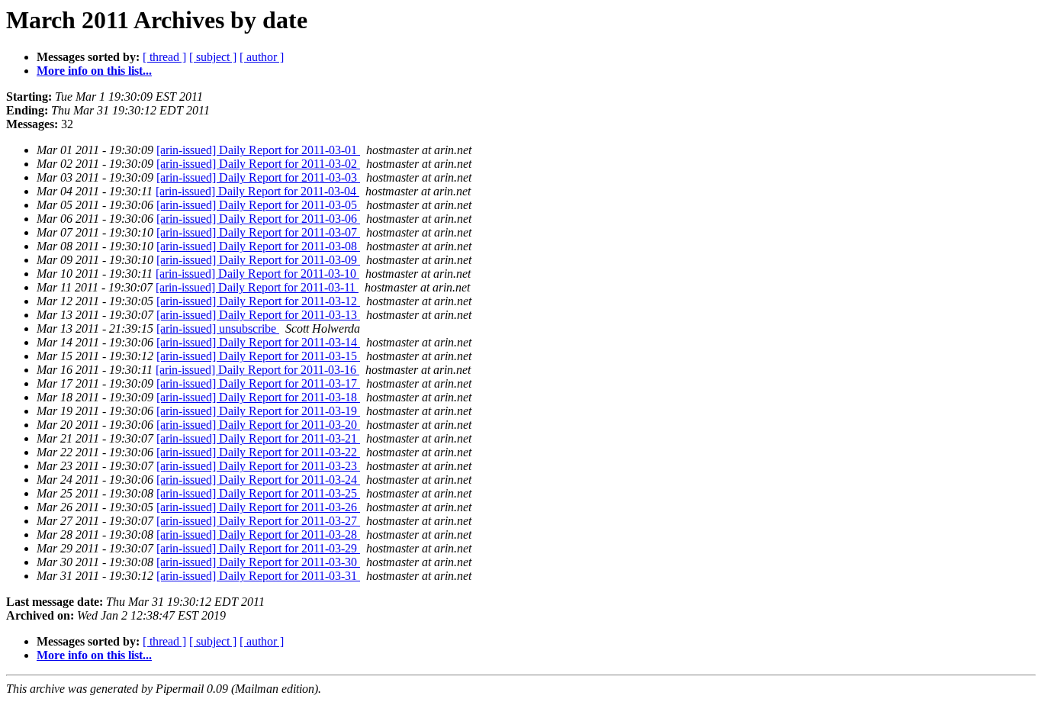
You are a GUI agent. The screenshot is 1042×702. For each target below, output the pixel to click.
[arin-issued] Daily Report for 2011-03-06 (258, 218)
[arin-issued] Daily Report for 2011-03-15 (258, 355)
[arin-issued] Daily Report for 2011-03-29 (258, 548)
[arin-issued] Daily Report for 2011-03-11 (257, 287)
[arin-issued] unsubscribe (217, 328)
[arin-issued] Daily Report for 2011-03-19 (258, 410)
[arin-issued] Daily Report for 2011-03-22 (258, 452)
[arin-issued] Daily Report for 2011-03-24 (258, 479)
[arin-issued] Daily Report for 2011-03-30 (258, 561)
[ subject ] (212, 56)
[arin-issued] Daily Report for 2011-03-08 (258, 246)
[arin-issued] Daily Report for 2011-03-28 (258, 534)
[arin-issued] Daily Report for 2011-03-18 (258, 397)
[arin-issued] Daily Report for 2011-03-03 (258, 177)
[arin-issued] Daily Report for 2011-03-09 (258, 259)
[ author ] (262, 56)
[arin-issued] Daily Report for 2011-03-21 (258, 438)
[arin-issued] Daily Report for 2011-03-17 (258, 383)
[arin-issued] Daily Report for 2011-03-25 (258, 493)
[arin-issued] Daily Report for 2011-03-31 (258, 575)
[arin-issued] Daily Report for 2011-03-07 (258, 232)
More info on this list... (94, 70)
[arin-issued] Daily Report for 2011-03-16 (257, 369)
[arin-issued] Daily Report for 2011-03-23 (258, 465)
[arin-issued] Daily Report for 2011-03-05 (258, 204)
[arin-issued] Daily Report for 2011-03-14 (258, 342)
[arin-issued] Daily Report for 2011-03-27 (258, 520)
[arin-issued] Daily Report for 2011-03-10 (257, 273)
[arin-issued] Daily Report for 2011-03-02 (258, 163)
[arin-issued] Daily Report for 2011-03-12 (258, 301)
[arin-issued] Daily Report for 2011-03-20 (258, 424)
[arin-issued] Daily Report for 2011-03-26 (258, 507)
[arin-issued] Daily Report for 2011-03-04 (257, 191)
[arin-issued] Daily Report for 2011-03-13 (258, 314)
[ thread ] (164, 56)
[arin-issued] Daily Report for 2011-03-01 (258, 149)
